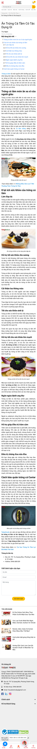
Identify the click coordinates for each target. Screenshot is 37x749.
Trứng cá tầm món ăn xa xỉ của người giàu (18, 39)
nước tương (21, 9)
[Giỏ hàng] (33, 3)
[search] (34, 6)
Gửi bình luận (18, 599)
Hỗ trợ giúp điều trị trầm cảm (15, 63)
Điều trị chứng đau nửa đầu (15, 66)
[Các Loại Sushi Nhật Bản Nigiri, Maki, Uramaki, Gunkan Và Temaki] (6, 622)
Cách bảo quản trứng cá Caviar (14, 69)
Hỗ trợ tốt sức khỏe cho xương (16, 48)
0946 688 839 (17, 687)
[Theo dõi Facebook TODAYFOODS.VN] (2, 693)
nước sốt (27, 9)
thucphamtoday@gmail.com (17, 690)
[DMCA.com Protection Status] (23, 732)
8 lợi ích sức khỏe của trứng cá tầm (15, 42)
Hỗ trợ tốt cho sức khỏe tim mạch (17, 57)
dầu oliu (15, 9)
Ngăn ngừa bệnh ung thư (14, 60)
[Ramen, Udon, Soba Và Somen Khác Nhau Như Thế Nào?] (6, 630)
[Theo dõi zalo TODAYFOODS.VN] (6, 693)
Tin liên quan (7, 609)
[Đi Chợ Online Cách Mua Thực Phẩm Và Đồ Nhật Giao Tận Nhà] (6, 614)
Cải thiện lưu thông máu (14, 51)
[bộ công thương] (10, 732)
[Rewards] (5, 744)
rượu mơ (10, 9)
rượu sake (3, 9)
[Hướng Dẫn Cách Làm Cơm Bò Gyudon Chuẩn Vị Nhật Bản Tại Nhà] (6, 647)
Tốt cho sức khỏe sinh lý (14, 54)
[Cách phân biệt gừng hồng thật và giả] (6, 639)
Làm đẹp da (10, 45)
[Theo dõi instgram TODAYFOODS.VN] (10, 693)
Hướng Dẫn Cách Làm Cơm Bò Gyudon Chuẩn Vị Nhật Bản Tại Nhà (23, 648)
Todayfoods (4, 740)
